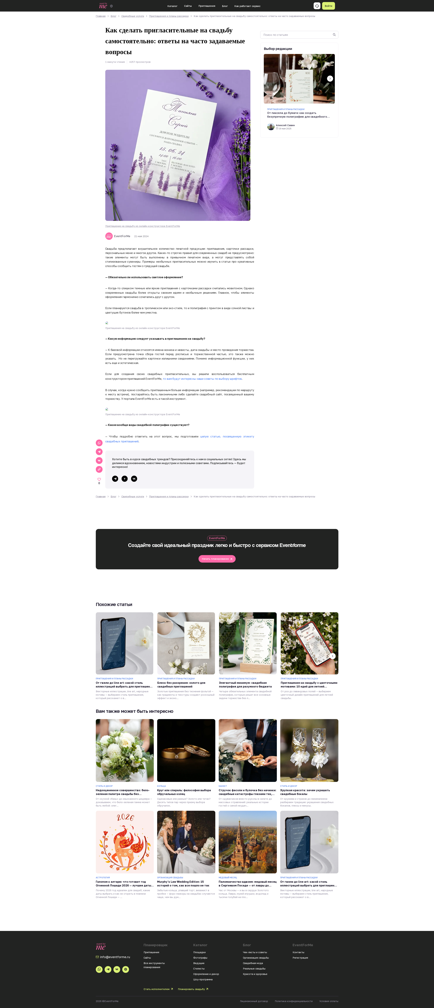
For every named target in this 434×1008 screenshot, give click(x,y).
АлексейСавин (285, 125)
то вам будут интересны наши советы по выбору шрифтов (202, 378)
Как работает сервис (247, 6)
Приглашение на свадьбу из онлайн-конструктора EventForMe (142, 226)
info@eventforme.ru (115, 957)
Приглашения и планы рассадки (285, 109)
